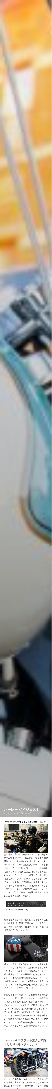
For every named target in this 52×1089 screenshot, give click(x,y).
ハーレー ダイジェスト (22, 809)
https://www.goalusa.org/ (17, 909)
